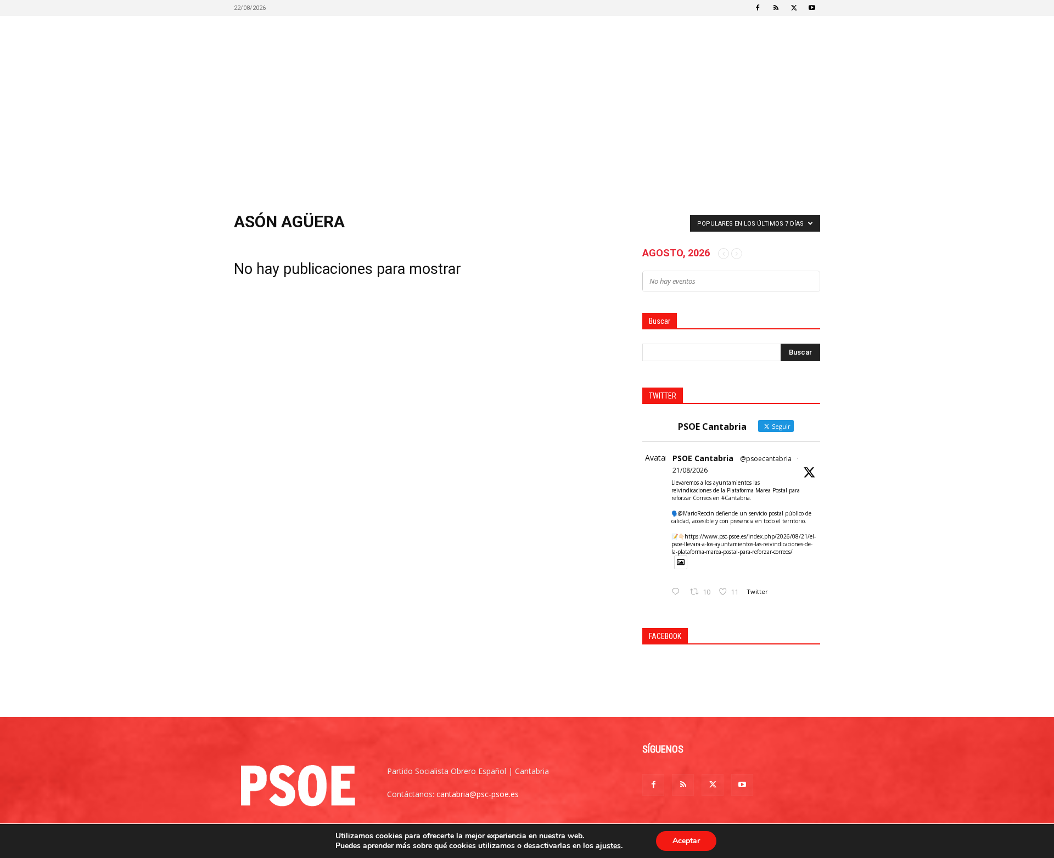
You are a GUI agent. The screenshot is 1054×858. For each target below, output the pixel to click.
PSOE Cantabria (702, 458)
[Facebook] (757, 7)
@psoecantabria (766, 458)
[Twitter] (794, 7)
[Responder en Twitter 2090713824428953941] (678, 592)
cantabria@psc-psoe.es (477, 794)
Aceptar (686, 840)
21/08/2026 (690, 470)
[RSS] (775, 7)
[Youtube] (812, 7)
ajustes (608, 846)
